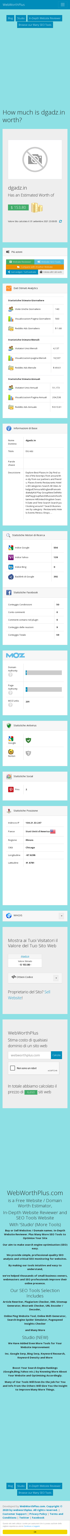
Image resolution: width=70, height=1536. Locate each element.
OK (35, 1532)
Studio (21, 18)
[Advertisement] (35, 68)
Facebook (38, 1517)
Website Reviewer (21, 261)
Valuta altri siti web (52, 271)
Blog (10, 18)
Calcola (56, 1055)
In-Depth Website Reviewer (45, 18)
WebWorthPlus (14, 4)
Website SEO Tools (50, 261)
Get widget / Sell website (23, 271)
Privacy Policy (38, 1513)
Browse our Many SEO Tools (35, 24)
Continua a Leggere (32, 1526)
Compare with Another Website (36, 266)
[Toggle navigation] (62, 4)
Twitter (24, 1517)
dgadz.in (25, 956)
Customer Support (15, 1513)
